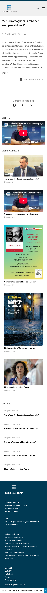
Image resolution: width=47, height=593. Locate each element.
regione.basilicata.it (12, 534)
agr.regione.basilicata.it (14, 537)
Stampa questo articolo (33, 79)
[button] (43, 8)
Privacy (7, 577)
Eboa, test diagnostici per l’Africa (16, 387)
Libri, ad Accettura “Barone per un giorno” (19, 348)
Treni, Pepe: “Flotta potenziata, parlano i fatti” (21, 179)
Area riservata (10, 580)
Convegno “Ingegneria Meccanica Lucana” (20, 282)
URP (6, 519)
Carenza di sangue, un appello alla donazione (21, 214)
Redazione (9, 558)
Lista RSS (9, 571)
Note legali (9, 574)
